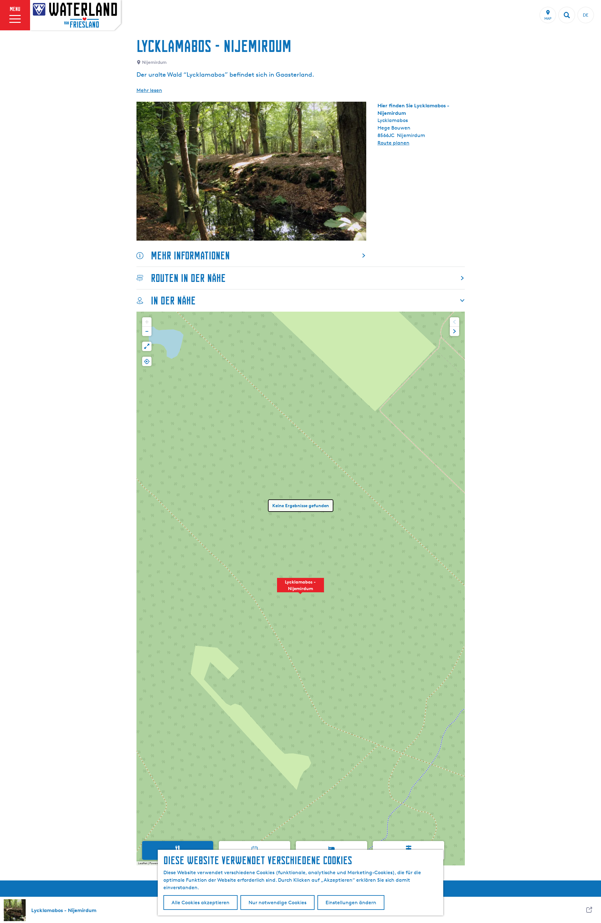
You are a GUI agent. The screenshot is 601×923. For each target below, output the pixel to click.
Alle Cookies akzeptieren (200, 902)
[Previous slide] (454, 322)
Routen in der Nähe (188, 278)
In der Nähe (173, 300)
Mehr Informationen (190, 255)
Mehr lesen (149, 90)
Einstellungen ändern (351, 902)
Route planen (393, 143)
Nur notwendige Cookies (277, 902)
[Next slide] (454, 331)
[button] (300, 588)
